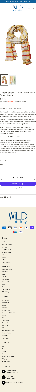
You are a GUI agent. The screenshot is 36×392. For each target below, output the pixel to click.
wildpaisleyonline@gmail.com (15, 382)
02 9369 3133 (10, 378)
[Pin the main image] (10, 198)
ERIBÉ (4, 257)
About (3, 346)
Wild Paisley (5, 292)
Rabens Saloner (6, 281)
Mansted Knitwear (7, 269)
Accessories (5, 302)
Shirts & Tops (6, 325)
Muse (3, 274)
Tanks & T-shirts (6, 333)
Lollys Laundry (6, 262)
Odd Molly (5, 276)
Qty (1, 164)
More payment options (18, 187)
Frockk (4, 259)
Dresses (4, 307)
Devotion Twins (6, 252)
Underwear (5, 335)
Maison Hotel (6, 266)
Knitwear (4, 318)
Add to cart (18, 177)
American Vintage (7, 244)
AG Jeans (5, 242)
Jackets (4, 315)
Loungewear (5, 320)
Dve (3, 254)
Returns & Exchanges (8, 356)
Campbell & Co (6, 249)
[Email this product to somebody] (13, 198)
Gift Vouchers (6, 310)
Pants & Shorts (6, 323)
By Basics (4, 247)
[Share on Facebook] (5, 198)
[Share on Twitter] (8, 198)
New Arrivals (5, 300)
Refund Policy (6, 361)
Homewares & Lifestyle (8, 312)
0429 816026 (10, 376)
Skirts (3, 328)
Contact (4, 351)
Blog (3, 348)
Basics (4, 305)
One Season (5, 279)
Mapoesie (5, 271)
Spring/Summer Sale (8, 330)
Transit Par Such (7, 289)
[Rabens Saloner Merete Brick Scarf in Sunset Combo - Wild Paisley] (4, 80)
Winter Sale (5, 338)
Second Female (6, 287)
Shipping (10, 101)
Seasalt (4, 284)
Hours (3, 354)
